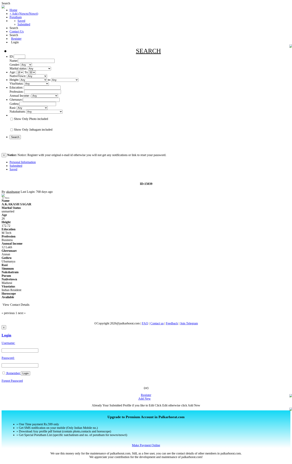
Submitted (23, 24)
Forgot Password (12, 380)
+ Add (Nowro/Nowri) (24, 13)
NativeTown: (18, 76)
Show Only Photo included (31, 119)
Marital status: (18, 68)
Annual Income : (20, 95)
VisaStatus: (16, 83)
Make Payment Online (146, 445)
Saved (21, 20)
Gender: (15, 64)
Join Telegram (189, 323)
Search (6, 3)
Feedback (172, 323)
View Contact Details (16, 304)
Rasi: (13, 107)
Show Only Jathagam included (33, 129)
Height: (14, 79)
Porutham (16, 17)
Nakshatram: (17, 111)
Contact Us (17, 31)
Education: (16, 87)
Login (15, 42)
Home (13, 10)
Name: (14, 60)
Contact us (157, 323)
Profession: (16, 91)
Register (16, 38)
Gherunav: (16, 99)
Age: (13, 72)
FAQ (145, 323)
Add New (144, 398)
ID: (12, 56)
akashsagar (13, 191)
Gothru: (14, 103)
